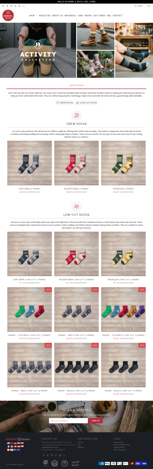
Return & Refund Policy (122, 445)
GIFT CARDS (99, 15)
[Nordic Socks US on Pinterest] (11, 6)
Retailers (81, 447)
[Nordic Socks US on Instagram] (15, 6)
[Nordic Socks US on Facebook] (7, 6)
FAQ (109, 15)
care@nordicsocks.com (50, 447)
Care (80, 15)
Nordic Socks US (17, 464)
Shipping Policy (119, 447)
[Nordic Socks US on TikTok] (19, 6)
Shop (32, 15)
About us (57, 15)
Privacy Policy (118, 442)
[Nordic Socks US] (8, 15)
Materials (70, 15)
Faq (79, 445)
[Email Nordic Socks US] (23, 6)
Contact (118, 15)
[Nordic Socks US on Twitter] (3, 6)
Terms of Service (120, 450)
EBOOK (88, 15)
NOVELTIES (45, 15)
